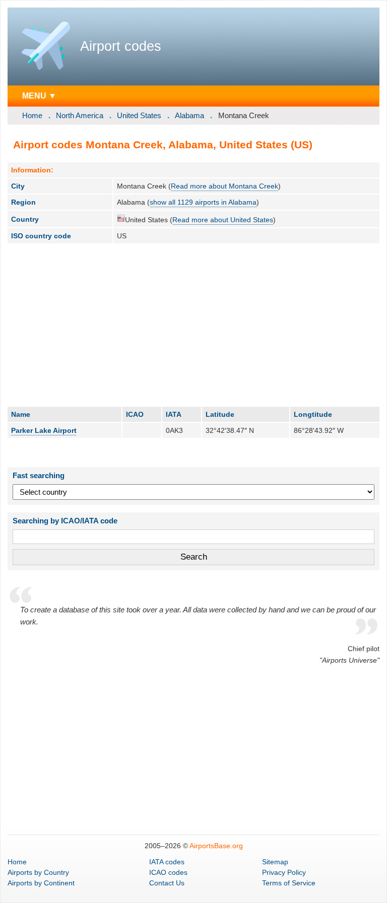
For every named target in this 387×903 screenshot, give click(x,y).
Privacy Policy (284, 872)
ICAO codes (168, 872)
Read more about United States (222, 220)
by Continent (41, 883)
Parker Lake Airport (44, 430)
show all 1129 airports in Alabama (203, 202)
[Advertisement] (193, 324)
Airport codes (120, 46)
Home (32, 115)
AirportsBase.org (216, 846)
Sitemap (275, 862)
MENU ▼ (39, 95)
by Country (38, 872)
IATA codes (166, 862)
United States (139, 115)
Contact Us (166, 883)
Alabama (189, 115)
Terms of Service (288, 883)
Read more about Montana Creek (224, 186)
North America (79, 115)
